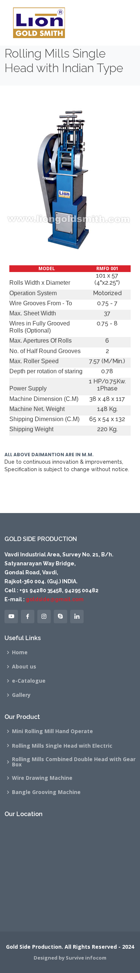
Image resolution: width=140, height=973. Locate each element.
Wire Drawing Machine (42, 778)
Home (20, 652)
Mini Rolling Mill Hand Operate (52, 731)
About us (24, 666)
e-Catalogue (29, 680)
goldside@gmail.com (54, 599)
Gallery (21, 695)
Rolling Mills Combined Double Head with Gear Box (74, 762)
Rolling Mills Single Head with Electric (62, 745)
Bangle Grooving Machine (46, 792)
